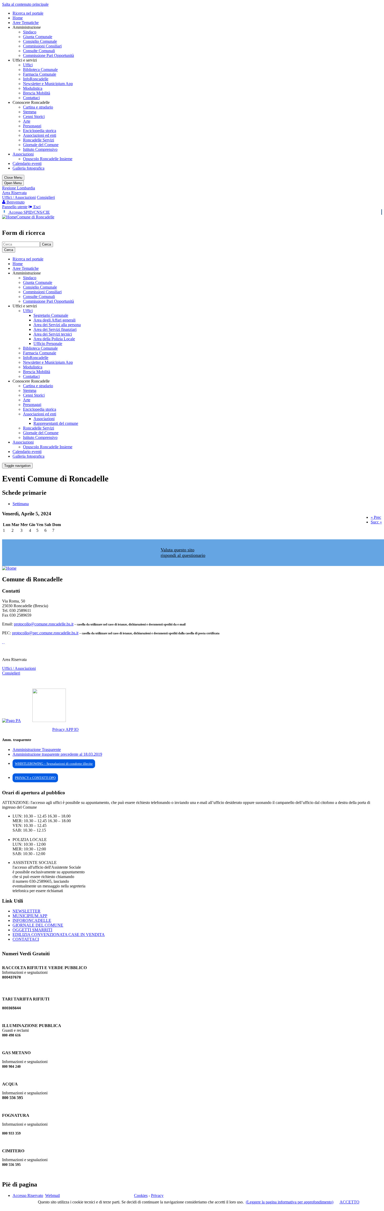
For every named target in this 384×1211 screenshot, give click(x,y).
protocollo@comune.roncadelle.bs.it (43, 624)
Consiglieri (46, 197)
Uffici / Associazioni (19, 197)
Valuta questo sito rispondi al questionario (183, 552)
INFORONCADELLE (32, 920)
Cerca (46, 244)
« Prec (376, 517)
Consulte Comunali (39, 51)
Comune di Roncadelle (35, 217)
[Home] (9, 217)
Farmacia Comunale (39, 74)
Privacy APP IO (65, 729)
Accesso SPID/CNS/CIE (29, 212)
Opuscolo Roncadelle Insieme (47, 159)
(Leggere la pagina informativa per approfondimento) (289, 1202)
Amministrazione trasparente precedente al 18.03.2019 (57, 754)
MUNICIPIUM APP (30, 916)
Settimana (21, 504)
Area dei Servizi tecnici (52, 334)
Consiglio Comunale (40, 41)
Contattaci (31, 98)
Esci (36, 207)
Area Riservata (14, 192)
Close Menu (13, 178)
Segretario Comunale (50, 315)
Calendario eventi (27, 163)
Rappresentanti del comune (55, 423)
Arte (26, 121)
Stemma (29, 112)
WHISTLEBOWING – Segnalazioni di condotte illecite (54, 764)
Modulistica (32, 88)
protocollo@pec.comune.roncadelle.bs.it (45, 633)
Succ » (376, 522)
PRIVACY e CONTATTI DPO (35, 778)
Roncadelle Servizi (38, 140)
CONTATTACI (26, 939)
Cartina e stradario (38, 107)
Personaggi (32, 126)
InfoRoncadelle (35, 79)
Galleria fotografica (28, 168)
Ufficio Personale (47, 343)
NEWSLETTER (26, 911)
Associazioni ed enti (39, 135)
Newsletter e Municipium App (48, 83)
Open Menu (13, 183)
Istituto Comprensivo (40, 149)
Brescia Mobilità (36, 93)
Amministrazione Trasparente (37, 749)
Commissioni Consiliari (42, 46)
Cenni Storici (34, 116)
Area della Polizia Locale (54, 339)
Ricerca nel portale (28, 13)
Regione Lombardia (18, 188)
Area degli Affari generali (54, 320)
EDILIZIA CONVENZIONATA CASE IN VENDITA (59, 934)
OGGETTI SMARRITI (32, 930)
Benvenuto (15, 202)
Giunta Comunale (37, 36)
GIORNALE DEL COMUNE (38, 925)
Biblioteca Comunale (40, 69)
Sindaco (29, 32)
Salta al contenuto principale (25, 4)
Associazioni (23, 154)
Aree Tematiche (26, 22)
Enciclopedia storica (39, 130)
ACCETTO (349, 1202)
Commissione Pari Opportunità (48, 55)
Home (18, 18)
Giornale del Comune (41, 144)
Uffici (28, 65)
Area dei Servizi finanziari (55, 329)
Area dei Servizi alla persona (57, 325)
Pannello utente (14, 207)
